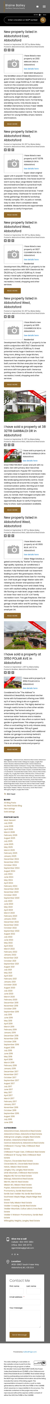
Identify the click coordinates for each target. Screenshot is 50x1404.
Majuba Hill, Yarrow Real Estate (18, 776)
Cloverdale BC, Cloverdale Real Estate (16, 772)
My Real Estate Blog (13, 805)
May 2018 (8, 1056)
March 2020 (9, 996)
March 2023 (9, 913)
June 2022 (8, 940)
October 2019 (10, 1008)
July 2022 (8, 937)
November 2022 (11, 925)
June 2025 (8, 844)
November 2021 (11, 957)
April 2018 (8, 1059)
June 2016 (8, 1122)
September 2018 (11, 1044)
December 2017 (11, 1071)
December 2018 (11, 1035)
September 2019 (11, 1011)
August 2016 (9, 1116)
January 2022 (10, 954)
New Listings (9, 808)
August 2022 (9, 933)
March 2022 (9, 948)
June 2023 (8, 904)
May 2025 (8, 847)
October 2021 (10, 960)
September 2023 (11, 898)
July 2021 (8, 969)
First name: (14, 1286)
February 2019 (10, 1029)
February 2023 (10, 916)
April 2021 (8, 975)
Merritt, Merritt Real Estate (17, 778)
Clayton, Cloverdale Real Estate (35, 770)
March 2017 (9, 1098)
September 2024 (12, 868)
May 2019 (8, 1020)
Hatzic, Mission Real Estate (37, 772)
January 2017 (10, 1104)
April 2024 (8, 883)
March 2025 (9, 850)
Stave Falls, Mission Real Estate (30, 784)
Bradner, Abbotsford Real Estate (24, 669)
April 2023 (8, 910)
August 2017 (9, 1083)
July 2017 (8, 1086)
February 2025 (10, 853)
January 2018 (10, 1068)
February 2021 (10, 978)
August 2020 (9, 987)
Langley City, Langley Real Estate (14, 774)
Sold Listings (9, 811)
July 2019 (8, 1014)
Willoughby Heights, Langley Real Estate (16, 789)
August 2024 (9, 871)
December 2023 (11, 889)
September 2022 (11, 931)
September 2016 (11, 1113)
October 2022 (10, 928)
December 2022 (11, 922)
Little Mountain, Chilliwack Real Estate (21, 1172)
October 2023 (10, 895)
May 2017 (8, 1092)
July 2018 (8, 1050)
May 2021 (8, 972)
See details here (31, 68)
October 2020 (10, 984)
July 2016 (8, 1119)
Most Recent (10, 820)
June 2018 (8, 1053)
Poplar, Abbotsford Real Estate (13, 780)
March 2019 (9, 1026)
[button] (12, 1254)
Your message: (16, 1308)
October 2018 (10, 1041)
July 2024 (8, 874)
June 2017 (8, 1089)
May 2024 (8, 880)
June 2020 (8, 993)
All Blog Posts (10, 802)
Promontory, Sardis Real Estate (32, 780)
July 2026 (8, 823)
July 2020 (8, 990)
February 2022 (10, 951)
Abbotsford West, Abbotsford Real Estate (28, 147)
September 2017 (11, 1080)
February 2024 (10, 886)
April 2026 (8, 829)
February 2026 (10, 835)
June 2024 (8, 877)
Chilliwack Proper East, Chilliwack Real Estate (23, 768)
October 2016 (10, 1110)
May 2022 (8, 942)
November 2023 (11, 892)
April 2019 (8, 1023)
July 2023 (8, 901)
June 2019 (8, 1017)
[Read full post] (25, 407)
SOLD (44, 15)
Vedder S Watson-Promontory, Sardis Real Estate (27, 787)
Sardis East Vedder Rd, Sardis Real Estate (17, 782)
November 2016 (11, 1107)
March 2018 (9, 1062)
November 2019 (11, 1005)
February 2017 (10, 1101)
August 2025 (9, 838)
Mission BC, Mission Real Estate (36, 778)
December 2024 (11, 859)
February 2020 (10, 999)
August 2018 (9, 1047)
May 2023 (8, 907)
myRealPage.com (30, 1352)
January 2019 (10, 1032)
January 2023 (10, 919)
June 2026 (8, 826)
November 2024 (11, 862)
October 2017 (10, 1077)
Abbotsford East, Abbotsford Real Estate (28, 47)
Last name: (31, 1286)
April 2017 (8, 1095)
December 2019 (11, 1002)
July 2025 (8, 841)
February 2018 (10, 1065)
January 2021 (10, 981)
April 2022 (8, 946)
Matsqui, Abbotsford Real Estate (18, 1178)
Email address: (16, 1297)
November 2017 (11, 1074)
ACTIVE (36, 15)
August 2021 (9, 966)
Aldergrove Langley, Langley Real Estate (22, 1137)
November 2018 (11, 1038)
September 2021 (11, 963)
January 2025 (10, 856)
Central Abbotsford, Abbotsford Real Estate (24, 1142)
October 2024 (10, 865)
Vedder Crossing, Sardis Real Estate (20, 1205)
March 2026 (9, 832)
